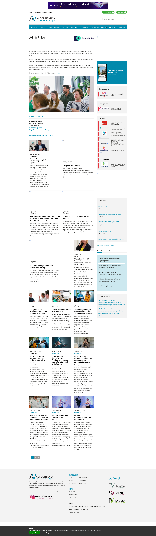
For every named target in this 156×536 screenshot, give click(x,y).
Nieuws (71, 478)
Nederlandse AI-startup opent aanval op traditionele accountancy (111, 266)
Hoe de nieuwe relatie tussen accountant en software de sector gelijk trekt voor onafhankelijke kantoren (45, 218)
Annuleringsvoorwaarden (78, 509)
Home (30, 32)
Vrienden (72, 498)
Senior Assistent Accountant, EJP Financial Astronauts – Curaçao (111, 233)
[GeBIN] (104, 168)
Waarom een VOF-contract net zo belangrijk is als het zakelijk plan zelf (118, 152)
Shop (71, 503)
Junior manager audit (104, 225)
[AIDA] (104, 125)
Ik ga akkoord (34, 533)
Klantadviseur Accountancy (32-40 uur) (110, 207)
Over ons (72, 492)
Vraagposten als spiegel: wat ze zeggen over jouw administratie (117, 162)
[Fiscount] (104, 109)
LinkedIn (110, 478)
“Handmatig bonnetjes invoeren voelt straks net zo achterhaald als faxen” (83, 311)
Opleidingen (83, 478)
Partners (36, 32)
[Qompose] (104, 147)
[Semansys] (104, 157)
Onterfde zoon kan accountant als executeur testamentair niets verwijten (110, 273)
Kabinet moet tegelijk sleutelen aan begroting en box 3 (109, 260)
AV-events (82, 484)
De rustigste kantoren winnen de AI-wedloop (75, 217)
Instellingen (46, 533)
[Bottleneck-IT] (104, 130)
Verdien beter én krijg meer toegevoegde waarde (60, 417)
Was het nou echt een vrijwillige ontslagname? (116, 109)
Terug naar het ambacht (71, 166)
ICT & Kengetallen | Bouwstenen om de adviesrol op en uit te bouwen (37, 359)
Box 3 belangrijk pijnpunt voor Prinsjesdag (108, 287)
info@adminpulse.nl (35, 128)
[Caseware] (104, 94)
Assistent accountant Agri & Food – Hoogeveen (109, 216)
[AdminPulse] (84, 39)
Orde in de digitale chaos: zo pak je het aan (61, 311)
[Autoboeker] (104, 162)
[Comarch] (104, 141)
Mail (115, 478)
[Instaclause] (104, 152)
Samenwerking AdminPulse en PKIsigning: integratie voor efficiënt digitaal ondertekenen (60, 360)
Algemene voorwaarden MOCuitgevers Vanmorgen (87, 506)
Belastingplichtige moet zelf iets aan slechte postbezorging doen (110, 280)
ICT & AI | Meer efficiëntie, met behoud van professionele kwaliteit (118, 94)
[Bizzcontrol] (104, 136)
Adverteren (73, 495)
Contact (72, 501)
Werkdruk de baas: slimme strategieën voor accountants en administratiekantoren (83, 359)
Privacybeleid (74, 512)
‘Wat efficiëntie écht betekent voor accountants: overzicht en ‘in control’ (82, 262)
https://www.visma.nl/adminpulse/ (40, 130)
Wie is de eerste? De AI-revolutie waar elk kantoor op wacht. (117, 131)
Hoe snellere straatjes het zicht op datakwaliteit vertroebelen (118, 136)
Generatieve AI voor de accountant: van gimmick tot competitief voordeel (39, 417)
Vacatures (83, 481)
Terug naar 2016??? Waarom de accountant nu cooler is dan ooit (38, 311)
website (58, 73)
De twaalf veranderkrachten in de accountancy (82, 417)
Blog (71, 481)
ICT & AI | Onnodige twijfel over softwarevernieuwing (41, 267)
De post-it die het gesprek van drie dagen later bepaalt (39, 161)
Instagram (119, 478)
